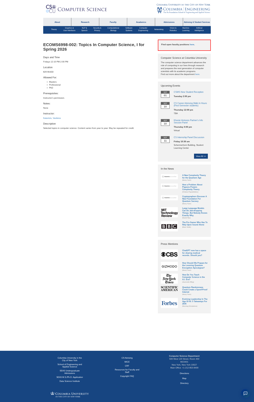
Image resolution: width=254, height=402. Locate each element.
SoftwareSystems (128, 29)
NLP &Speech (84, 29)
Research (85, 22)
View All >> (201, 156)
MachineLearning (185, 29)
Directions (184, 373)
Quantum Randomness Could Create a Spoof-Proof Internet (194, 289)
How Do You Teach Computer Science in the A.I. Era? (193, 277)
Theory (54, 29)
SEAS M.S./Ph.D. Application (69, 377)
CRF (127, 366)
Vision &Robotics (173, 29)
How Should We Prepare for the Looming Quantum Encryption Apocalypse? (195, 265)
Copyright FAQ (127, 376)
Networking (158, 29)
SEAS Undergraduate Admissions (70, 371)
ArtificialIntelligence (199, 29)
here (192, 44)
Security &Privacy (97, 29)
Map (184, 378)
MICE (127, 362)
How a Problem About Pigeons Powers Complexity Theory (192, 187)
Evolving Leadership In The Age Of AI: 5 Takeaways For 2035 (194, 301)
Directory (184, 383)
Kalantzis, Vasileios (52, 118)
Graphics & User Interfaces (69, 29)
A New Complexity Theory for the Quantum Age (194, 176)
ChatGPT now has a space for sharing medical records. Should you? (194, 252)
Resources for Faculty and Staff (127, 370)
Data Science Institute (70, 381)
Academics (141, 22)
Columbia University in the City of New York (183, 4)
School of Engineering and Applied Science (69, 365)
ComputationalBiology (113, 29)
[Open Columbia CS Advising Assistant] (245, 393)
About (57, 22)
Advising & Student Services (197, 22)
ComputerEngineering (143, 29)
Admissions (169, 22)
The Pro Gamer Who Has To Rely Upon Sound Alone (195, 223)
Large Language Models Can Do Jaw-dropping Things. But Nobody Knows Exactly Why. (194, 211)
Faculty (113, 22)
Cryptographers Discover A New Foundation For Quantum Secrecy (194, 198)
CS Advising (127, 358)
